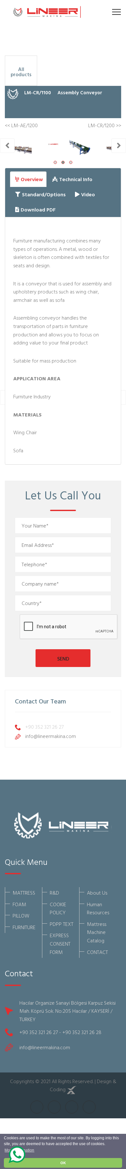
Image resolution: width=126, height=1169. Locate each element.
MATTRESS (24, 893)
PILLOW (21, 915)
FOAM (19, 904)
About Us (97, 893)
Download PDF (38, 209)
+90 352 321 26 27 (44, 727)
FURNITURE (24, 927)
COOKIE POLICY (58, 908)
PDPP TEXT (61, 924)
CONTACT (97, 952)
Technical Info (75, 179)
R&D (54, 893)
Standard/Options (44, 194)
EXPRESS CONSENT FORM (60, 943)
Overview (32, 179)
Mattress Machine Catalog (96, 932)
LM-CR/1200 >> (104, 125)
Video (88, 194)
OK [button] (63, 1163)
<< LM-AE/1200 (21, 125)
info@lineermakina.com (50, 736)
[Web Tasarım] (72, 1089)
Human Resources (98, 908)
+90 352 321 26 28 (81, 1032)
